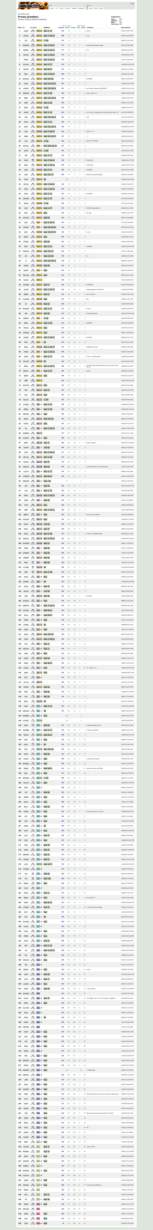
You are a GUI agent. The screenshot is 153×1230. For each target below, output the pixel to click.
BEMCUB (26, 481)
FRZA (26, 1127)
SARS (26, 83)
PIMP (26, 103)
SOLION (26, 859)
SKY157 (26, 457)
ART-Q (26, 122)
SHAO (26, 941)
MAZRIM (26, 730)
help (90, 8)
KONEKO (26, 763)
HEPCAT (26, 467)
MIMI (26, 380)
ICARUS (26, 720)
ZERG (26, 323)
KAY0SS (26, 64)
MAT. (26, 773)
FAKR (26, 160)
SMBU (26, 136)
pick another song (23, 13)
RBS (26, 1056)
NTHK (26, 577)
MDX (26, 739)
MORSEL (26, 1151)
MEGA (26, 1123)
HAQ (26, 1218)
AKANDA (26, 993)
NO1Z (26, 1084)
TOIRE (26, 620)
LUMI (26, 1079)
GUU (26, 395)
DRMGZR (26, 45)
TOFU (26, 452)
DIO (26, 965)
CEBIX (26, 629)
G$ (26, 950)
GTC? (26, 677)
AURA (26, 988)
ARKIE (26, 112)
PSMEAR (26, 93)
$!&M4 (26, 1051)
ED (26, 428)
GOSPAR (26, 1027)
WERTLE (26, 414)
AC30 (26, 979)
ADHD (26, 1214)
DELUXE (26, 275)
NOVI (26, 787)
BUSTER (26, 217)
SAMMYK (26, 553)
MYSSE (26, 184)
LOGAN (26, 984)
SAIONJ (26, 1137)
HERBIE (26, 557)
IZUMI (26, 500)
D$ (26, 1199)
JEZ (26, 874)
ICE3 (26, 1194)
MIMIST (26, 514)
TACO (26, 830)
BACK (26, 754)
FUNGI (26, 352)
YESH (26, 888)
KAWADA (26, 1070)
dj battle (74, 8)
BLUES (26, 280)
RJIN (26, 174)
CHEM (26, 658)
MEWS (26, 897)
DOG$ (26, 1118)
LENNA (26, 1132)
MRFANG (26, 1060)
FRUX (26, 127)
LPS (26, 1041)
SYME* (26, 1022)
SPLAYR (26, 361)
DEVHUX (26, 1209)
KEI (26, 792)
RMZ (26, 572)
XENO (26, 634)
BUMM (26, 797)
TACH (26, 1012)
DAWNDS (26, 433)
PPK (26, 945)
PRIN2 (26, 936)
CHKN (26, 31)
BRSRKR (26, 778)
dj (56, 8)
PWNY (26, 1003)
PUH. (26, 749)
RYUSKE (26, 921)
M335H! (26, 241)
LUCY (26, 835)
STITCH (26, 759)
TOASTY (26, 462)
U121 (26, 1099)
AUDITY (26, 36)
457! (26, 816)
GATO (26, 194)
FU (26, 304)
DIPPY (26, 443)
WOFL (26, 495)
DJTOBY (26, 438)
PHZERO (26, 1089)
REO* (26, 246)
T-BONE (26, 625)
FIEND (26, 826)
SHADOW (26, 543)
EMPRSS (26, 605)
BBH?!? (26, 371)
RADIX (26, 1190)
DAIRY (26, 893)
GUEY (26, 165)
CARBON (26, 476)
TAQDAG (26, 332)
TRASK (26, 1108)
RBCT (26, 701)
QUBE (26, 850)
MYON (26, 203)
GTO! (26, 342)
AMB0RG (26, 854)
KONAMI (26, 198)
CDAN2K (26, 285)
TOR (26, 1113)
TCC (26, 878)
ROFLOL (26, 146)
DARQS (26, 88)
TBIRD (26, 1204)
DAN (26, 208)
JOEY (26, 222)
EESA (26, 529)
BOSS (26, 347)
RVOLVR (26, 601)
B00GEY (26, 538)
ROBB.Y (26, 1166)
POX (26, 821)
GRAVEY (26, 1185)
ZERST (26, 237)
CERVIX (26, 55)
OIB (26, 155)
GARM (26, 265)
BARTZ (26, 270)
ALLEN (26, 289)
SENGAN (26, 711)
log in (132, 3)
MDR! (26, 1156)
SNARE (26, 687)
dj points (81, 8)
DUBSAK (26, 251)
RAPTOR (26, 385)
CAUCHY (26, 1175)
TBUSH (26, 735)
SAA (26, 644)
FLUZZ (26, 926)
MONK (26, 883)
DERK (26, 107)
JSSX (26, 1223)
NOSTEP (26, 1161)
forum (95, 8)
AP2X (26, 189)
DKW (26, 1094)
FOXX (26, 974)
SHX (26, 486)
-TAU (26, 490)
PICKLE (26, 328)
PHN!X (26, 59)
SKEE (26, 1046)
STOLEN (26, 869)
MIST (26, 213)
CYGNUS (26, 404)
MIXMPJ (26, 318)
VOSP (26, 653)
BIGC (26, 74)
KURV (26, 1032)
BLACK (26, 399)
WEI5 (26, 1142)
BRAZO (26, 69)
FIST (26, 390)
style (61, 8)
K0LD (26, 615)
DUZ (26, 696)
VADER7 (26, 227)
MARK (26, 419)
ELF (26, 955)
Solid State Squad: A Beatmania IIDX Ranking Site (33, 5)
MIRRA (26, 409)
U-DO (26, 864)
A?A (26, 256)
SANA (26, 706)
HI (26, 261)
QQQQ (26, 356)
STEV (26, 840)
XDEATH (26, 648)
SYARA (26, 668)
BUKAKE (26, 79)
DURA (26, 1103)
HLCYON (26, 1008)
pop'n (101, 8)
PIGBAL (26, 50)
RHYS (26, 802)
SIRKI (26, 672)
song (51, 8)
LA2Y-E (26, 682)
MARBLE (26, 1170)
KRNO (26, 1065)
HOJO (26, 725)
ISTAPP (26, 447)
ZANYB (26, 591)
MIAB (26, 366)
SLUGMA (26, 299)
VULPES (26, 1147)
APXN (26, 150)
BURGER (26, 308)
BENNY (26, 969)
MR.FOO (26, 960)
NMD (26, 510)
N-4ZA (26, 931)
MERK (26, 376)
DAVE (26, 1017)
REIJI (26, 562)
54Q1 (26, 845)
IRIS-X (26, 807)
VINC (26, 1036)
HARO (26, 586)
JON (26, 131)
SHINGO (26, 581)
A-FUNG (26, 567)
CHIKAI (26, 811)
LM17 (26, 232)
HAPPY (26, 423)
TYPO (26, 505)
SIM (26, 313)
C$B (26, 117)
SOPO (26, 639)
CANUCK (26, 519)
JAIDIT (26, 1180)
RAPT (26, 692)
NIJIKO (26, 768)
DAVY (26, 912)
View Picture (88, 131)
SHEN (26, 548)
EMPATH (26, 1075)
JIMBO (26, 294)
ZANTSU (26, 610)
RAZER (26, 337)
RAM (26, 170)
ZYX (26, 40)
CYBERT (26, 907)
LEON (26, 179)
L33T (26, 141)
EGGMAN (26, 716)
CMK (26, 596)
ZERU (26, 98)
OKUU (26, 534)
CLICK (26, 998)
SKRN (26, 902)
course (68, 8)
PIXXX (26, 663)
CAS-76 (26, 471)
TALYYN (26, 783)
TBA (26, 917)
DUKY (26, 744)
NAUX (26, 524)
